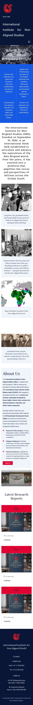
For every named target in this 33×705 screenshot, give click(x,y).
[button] (29, 42)
